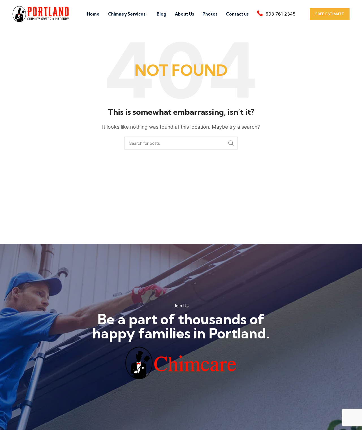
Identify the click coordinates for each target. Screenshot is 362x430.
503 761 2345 (281, 14)
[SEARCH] (231, 143)
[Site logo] (41, 13)
